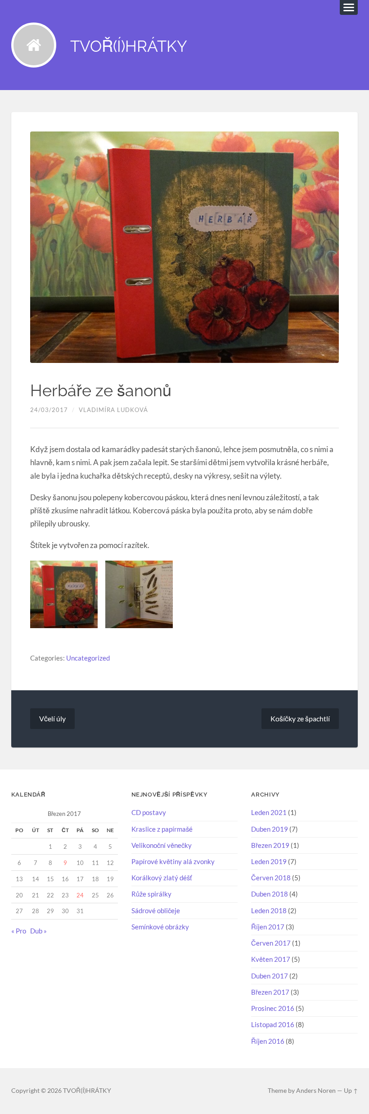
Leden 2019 (269, 861)
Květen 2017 (270, 959)
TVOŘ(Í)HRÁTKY (128, 46)
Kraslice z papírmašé (162, 829)
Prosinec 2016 (272, 1008)
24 (80, 895)
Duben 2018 (269, 894)
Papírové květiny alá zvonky (173, 861)
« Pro (18, 931)
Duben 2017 (269, 976)
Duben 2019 (269, 829)
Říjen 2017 (267, 927)
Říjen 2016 (267, 1041)
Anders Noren (316, 1090)
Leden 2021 (269, 812)
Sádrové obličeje (155, 910)
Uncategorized (88, 658)
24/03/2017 (49, 409)
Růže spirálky (151, 894)
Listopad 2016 (272, 1024)
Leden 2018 (269, 910)
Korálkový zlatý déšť (161, 878)
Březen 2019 (270, 845)
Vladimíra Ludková (113, 409)
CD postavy (148, 812)
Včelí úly (52, 718)
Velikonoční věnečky (161, 845)
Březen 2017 (270, 992)
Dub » (38, 931)
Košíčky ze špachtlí (300, 718)
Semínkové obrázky (160, 927)
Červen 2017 (271, 943)
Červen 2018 (271, 878)
